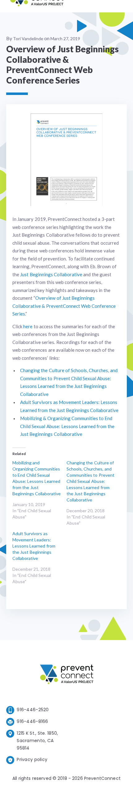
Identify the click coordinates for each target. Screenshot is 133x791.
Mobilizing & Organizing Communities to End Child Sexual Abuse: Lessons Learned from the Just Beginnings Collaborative (67, 426)
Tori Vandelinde (28, 38)
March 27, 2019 (65, 38)
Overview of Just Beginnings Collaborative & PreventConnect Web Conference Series (64, 305)
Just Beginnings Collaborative (51, 274)
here (27, 326)
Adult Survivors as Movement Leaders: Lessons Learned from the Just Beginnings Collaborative (33, 546)
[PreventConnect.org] (36, 6)
